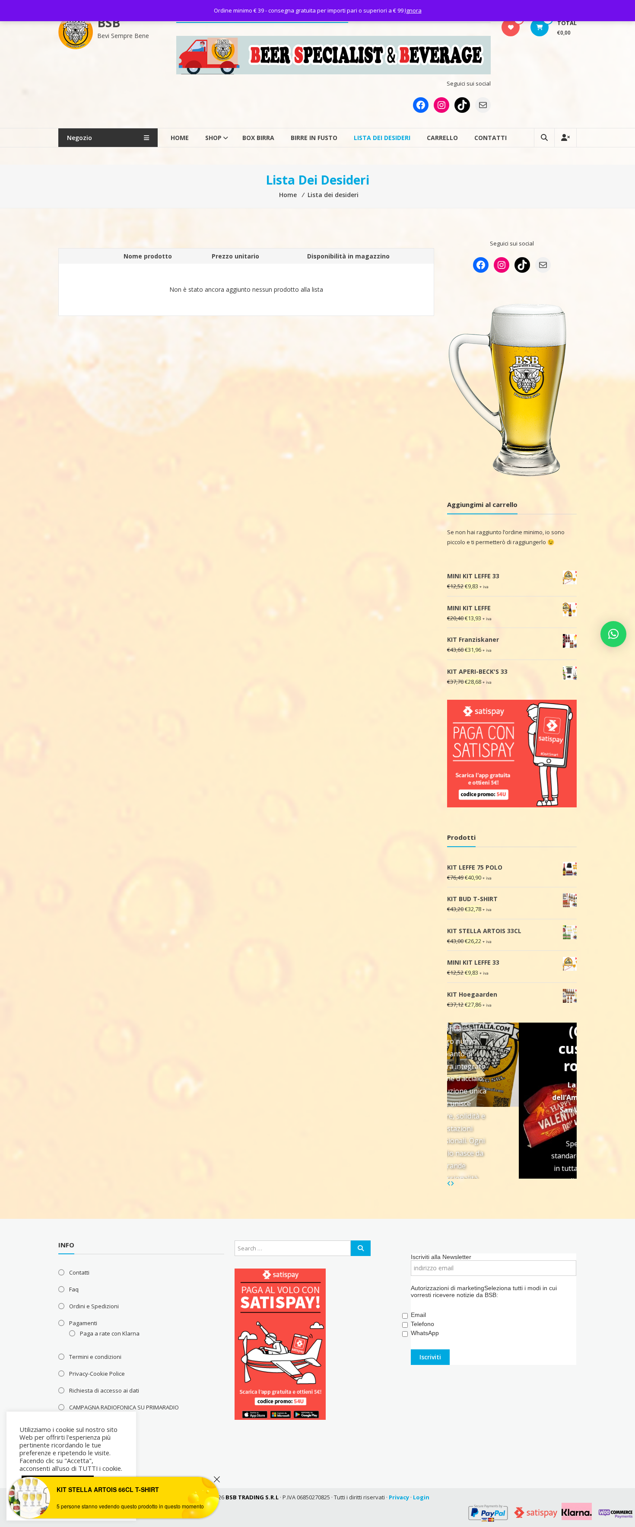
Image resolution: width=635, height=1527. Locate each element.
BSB (108, 22)
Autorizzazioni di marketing (447, 1288)
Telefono (422, 1323)
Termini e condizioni (95, 1357)
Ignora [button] (413, 10)
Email (418, 1314)
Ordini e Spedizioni (94, 1306)
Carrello (442, 138)
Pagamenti (83, 1323)
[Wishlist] (511, 27)
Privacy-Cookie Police (97, 1373)
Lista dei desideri (382, 138)
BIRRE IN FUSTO (314, 138)
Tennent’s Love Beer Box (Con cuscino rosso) (520, 1022)
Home (180, 138)
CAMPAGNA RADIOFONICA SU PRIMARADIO (124, 1407)
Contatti (490, 138)
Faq (74, 1289)
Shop (213, 138)
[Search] (361, 1248)
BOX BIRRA (258, 138)
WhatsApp (425, 1332)
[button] (613, 634)
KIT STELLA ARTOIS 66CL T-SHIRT (108, 1489)
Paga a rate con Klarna (110, 1333)
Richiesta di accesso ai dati (104, 1390)
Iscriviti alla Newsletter (441, 1256)
